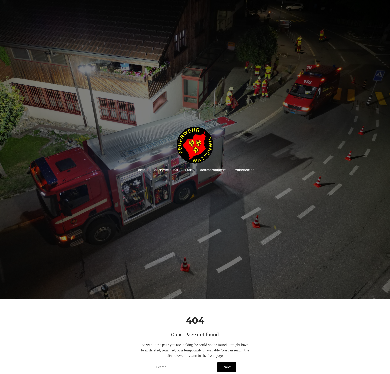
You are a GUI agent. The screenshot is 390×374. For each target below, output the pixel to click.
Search (227, 367)
